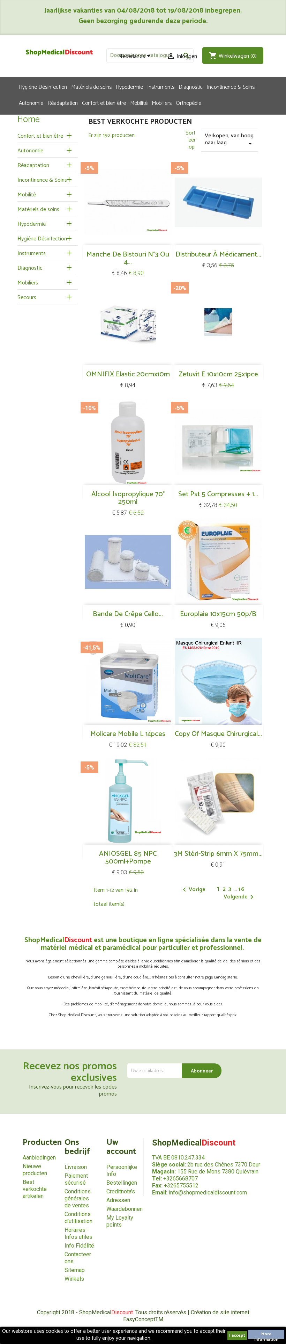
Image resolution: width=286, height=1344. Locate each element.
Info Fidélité (79, 1245)
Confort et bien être (104, 103)
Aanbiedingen (39, 1157)
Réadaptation (62, 103)
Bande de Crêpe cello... (128, 614)
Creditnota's (120, 1191)
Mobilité (139, 103)
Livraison (76, 1167)
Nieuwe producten (35, 1170)
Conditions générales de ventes (78, 1198)
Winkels (74, 1279)
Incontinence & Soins (231, 86)
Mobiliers (162, 103)
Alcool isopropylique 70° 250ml (128, 498)
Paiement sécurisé (76, 1179)
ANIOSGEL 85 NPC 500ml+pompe (128, 857)
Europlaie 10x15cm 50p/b (218, 614)
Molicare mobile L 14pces (127, 734)
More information (266, 1335)
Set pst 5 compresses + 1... (218, 494)
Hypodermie (129, 86)
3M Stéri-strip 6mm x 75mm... (218, 854)
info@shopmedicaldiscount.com (208, 1192)
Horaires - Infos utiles (78, 1233)
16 (241, 889)
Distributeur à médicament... (218, 254)
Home (28, 119)
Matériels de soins (91, 86)
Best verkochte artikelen (35, 1189)
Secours (26, 297)
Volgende (240, 897)
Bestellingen (121, 1182)
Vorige (192, 890)
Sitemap (75, 1270)
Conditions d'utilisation (78, 1217)
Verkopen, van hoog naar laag (229, 139)
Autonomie (31, 103)
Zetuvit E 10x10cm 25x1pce (218, 374)
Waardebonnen (124, 1209)
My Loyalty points (119, 1221)
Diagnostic (191, 86)
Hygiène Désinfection (43, 86)
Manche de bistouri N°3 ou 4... (127, 258)
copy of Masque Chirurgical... (218, 734)
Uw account (121, 1147)
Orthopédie (188, 103)
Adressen (118, 1200)
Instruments (160, 86)
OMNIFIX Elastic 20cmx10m (128, 374)
